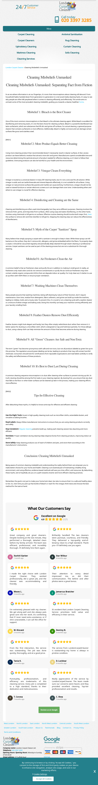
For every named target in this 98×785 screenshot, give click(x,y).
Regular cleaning (25, 429)
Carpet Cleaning (26, 34)
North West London (49, 723)
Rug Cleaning (72, 40)
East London (35, 723)
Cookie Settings (40, 774)
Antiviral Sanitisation (72, 34)
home (81, 102)
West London (9, 723)
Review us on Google (49, 710)
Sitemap (47, 757)
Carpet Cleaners (26, 40)
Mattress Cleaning (26, 52)
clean (90, 214)
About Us (39, 728)
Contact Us (67, 728)
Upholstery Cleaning (26, 46)
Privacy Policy (79, 728)
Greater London (10, 728)
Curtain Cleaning (72, 46)
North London (22, 723)
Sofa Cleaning (72, 52)
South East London (26, 728)
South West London (81, 723)
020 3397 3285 (76, 20)
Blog (58, 728)
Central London (65, 723)
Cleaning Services (26, 58)
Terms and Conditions (12, 732)
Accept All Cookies (44, 779)
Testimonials (49, 728)
